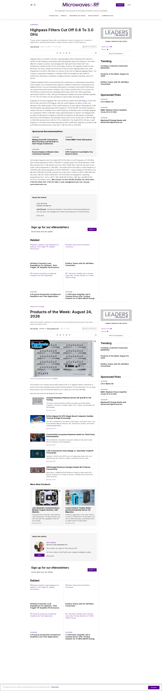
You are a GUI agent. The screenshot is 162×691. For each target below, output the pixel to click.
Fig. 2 (54, 103)
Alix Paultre (34, 328)
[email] (69, 53)
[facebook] (57, 53)
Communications (107, 15)
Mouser (103, 49)
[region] (81, 687)
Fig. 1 (85, 101)
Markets (64, 15)
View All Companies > (116, 53)
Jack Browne (34, 47)
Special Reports (93, 15)
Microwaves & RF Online (77, 15)
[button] (31, 5)
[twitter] (63, 53)
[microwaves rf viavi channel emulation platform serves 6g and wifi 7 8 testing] (37, 401)
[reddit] (66, 53)
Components (34, 24)
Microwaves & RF (53, 328)
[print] (96, 53)
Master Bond (105, 47)
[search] (34, 5)
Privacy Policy (55, 687)
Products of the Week (37, 306)
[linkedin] (60, 53)
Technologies (53, 15)
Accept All (153, 687)
